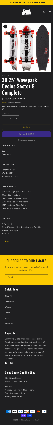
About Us (9, 324)
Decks (7, 313)
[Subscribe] (45, 277)
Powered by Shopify (33, 420)
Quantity (5, 113)
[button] (3, 12)
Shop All (8, 296)
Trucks (8, 318)
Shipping (5, 102)
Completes (9, 302)
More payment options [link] (26, 140)
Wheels (8, 307)
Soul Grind (22, 420)
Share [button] (7, 241)
